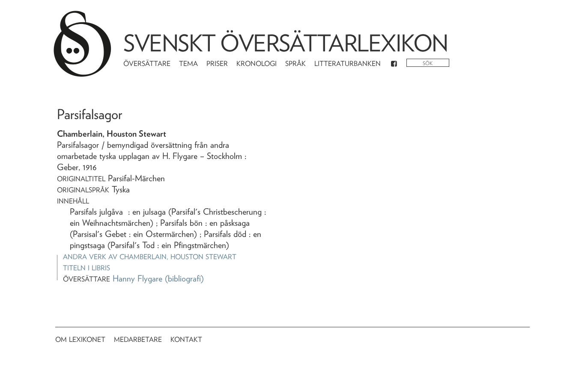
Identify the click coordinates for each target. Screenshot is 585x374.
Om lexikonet (80, 339)
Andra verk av (149, 257)
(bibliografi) (184, 278)
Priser (217, 64)
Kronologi (256, 64)
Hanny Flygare (137, 278)
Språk (295, 64)
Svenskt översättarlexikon (285, 43)
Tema (188, 64)
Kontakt (186, 339)
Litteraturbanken (347, 64)
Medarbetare (138, 339)
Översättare (146, 64)
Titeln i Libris (86, 268)
